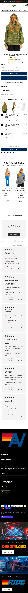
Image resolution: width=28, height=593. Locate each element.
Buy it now (14, 78)
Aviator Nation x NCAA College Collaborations (14, 10)
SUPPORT (5, 454)
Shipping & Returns (7, 94)
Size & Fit (4, 86)
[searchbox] (8, 241)
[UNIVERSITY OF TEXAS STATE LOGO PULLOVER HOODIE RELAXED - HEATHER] (20, 177)
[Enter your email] (25, 473)
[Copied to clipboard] (14, 153)
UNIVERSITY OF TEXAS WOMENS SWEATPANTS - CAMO (16, 125)
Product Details (5, 90)
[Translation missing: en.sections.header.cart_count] (26, 5)
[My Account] (24, 5)
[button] (8, 552)
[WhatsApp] (11, 153)
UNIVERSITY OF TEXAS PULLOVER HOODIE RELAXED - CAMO (16, 115)
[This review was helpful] (18, 269)
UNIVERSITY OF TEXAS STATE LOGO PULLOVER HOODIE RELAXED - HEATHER (20, 192)
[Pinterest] (8, 153)
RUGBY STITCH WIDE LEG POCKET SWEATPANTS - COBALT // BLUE (7, 191)
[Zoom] (23, 15)
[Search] (21, 5)
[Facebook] (2, 153)
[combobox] (19, 245)
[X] (5, 153)
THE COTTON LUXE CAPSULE (14, 1)
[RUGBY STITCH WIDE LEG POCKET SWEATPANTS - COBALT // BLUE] (7, 177)
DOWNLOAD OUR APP (7, 481)
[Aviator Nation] (14, 539)
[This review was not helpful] (21, 269)
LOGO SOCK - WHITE (16, 133)
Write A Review (14, 234)
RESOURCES (6, 460)
